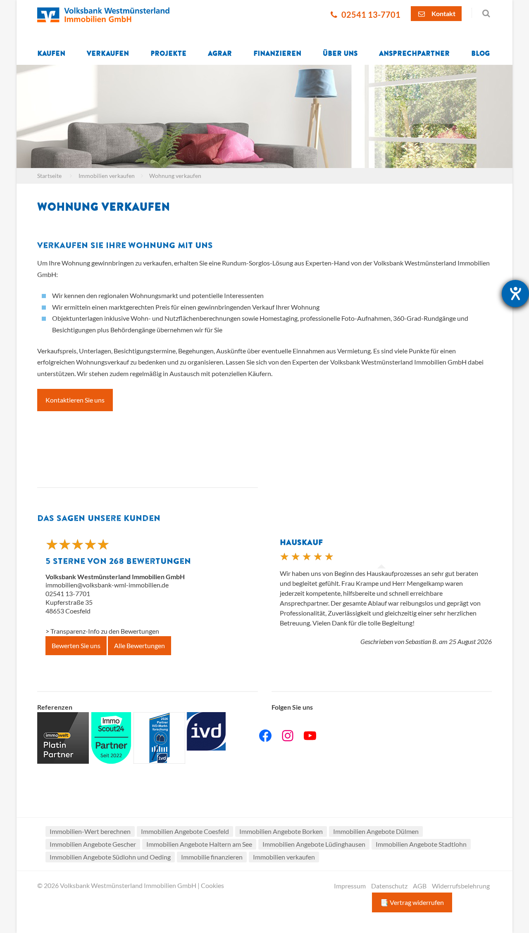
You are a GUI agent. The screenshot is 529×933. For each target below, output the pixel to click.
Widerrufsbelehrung (461, 886)
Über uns (340, 53)
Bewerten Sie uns (76, 645)
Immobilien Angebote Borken (281, 831)
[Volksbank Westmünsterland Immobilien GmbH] (103, 14)
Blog (480, 53)
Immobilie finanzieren (212, 857)
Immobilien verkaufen (107, 176)
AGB (420, 886)
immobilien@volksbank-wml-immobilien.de (107, 585)
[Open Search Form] (482, 13)
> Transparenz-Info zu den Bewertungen (102, 631)
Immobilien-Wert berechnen (90, 831)
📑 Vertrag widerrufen (412, 902)
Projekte (168, 53)
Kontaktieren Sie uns (75, 400)
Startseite (49, 176)
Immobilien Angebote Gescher (93, 844)
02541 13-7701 (370, 14)
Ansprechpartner (414, 53)
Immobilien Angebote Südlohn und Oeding (110, 857)
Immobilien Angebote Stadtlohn (421, 844)
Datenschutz (389, 886)
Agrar (220, 53)
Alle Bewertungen (139, 645)
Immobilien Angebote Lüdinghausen (313, 844)
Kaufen (51, 53)
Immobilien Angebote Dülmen (376, 831)
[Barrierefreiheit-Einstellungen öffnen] (515, 293)
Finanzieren (277, 53)
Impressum (350, 886)
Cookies (212, 885)
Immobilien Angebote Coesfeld (185, 831)
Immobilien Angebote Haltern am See (199, 844)
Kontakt (442, 13)
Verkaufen (108, 53)
